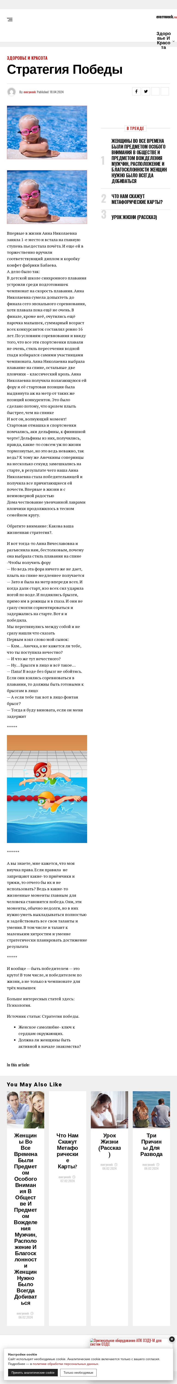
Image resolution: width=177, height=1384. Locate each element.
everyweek (30, 91)
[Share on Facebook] (136, 91)
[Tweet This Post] (146, 91)
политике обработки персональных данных (65, 1364)
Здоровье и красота (163, 41)
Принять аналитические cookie (33, 1372)
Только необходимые (78, 1372)
